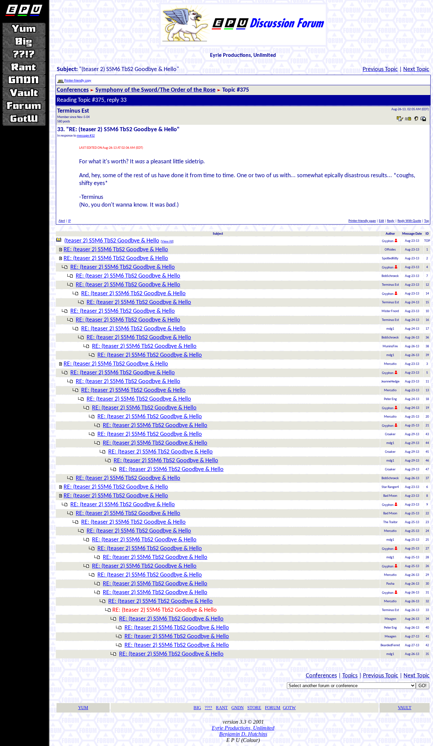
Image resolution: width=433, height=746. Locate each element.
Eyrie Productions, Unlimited (243, 728)
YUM (83, 707)
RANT (222, 707)
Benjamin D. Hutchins (243, 734)
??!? (208, 707)
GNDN (237, 707)
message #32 (86, 136)
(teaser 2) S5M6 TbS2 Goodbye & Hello (111, 241)
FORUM (272, 707)
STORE (254, 707)
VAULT (404, 707)
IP (69, 221)
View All (167, 241)
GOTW (289, 707)
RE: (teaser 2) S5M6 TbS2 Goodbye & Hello (116, 250)
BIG (197, 707)
